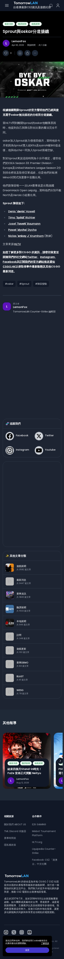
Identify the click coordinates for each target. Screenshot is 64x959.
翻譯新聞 (22, 23)
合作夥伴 (37, 816)
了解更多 (45, 943)
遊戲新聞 (35, 23)
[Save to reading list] (20, 53)
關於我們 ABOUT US (15, 824)
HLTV (17, 244)
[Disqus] (32, 362)
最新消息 (9, 23)
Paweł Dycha (22, 230)
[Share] (27, 53)
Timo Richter (21, 218)
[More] (35, 53)
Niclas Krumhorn (26, 236)
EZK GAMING (39, 824)
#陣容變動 (41, 284)
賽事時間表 (10, 838)
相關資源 (9, 816)
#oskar (9, 284)
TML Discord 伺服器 (15, 831)
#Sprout (24, 284)
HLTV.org (37, 842)
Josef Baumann (24, 224)
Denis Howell (21, 211)
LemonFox (19, 41)
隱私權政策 (10, 845)
